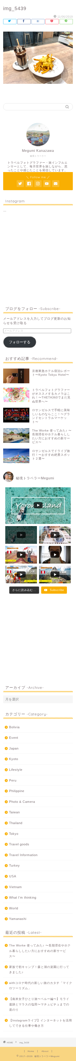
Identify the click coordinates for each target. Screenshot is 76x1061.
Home (31, 1051)
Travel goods (19, 844)
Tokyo (13, 833)
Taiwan (14, 812)
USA (12, 876)
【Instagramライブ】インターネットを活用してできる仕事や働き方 (40, 1023)
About (45, 1051)
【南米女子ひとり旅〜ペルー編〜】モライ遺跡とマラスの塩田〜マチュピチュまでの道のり (39, 1004)
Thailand (15, 823)
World (13, 908)
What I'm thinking (22, 897)
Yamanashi (17, 919)
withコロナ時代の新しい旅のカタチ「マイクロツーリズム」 (40, 985)
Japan (14, 748)
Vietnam (15, 887)
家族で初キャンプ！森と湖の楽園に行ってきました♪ (39, 969)
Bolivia (14, 727)
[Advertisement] (38, 260)
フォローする (19, 342)
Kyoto (13, 759)
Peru (12, 780)
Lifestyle (15, 769)
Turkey (14, 865)
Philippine (16, 791)
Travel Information (23, 855)
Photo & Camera (22, 801)
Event (13, 737)
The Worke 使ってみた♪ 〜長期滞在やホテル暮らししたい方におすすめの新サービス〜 (40, 951)
